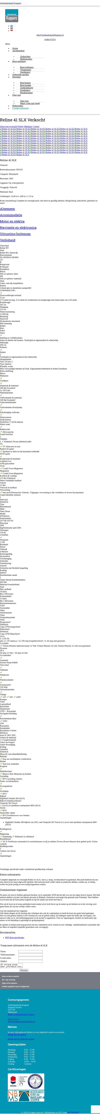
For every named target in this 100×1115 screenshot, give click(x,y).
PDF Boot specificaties (14, 937)
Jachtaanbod (18, 51)
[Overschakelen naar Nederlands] (11, 26)
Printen (20, 126)
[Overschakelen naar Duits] (11, 31)
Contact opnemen (20, 108)
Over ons (16, 95)
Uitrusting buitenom (15, 234)
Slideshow (28, 126)
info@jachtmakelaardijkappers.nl (50, 35)
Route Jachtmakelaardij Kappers (21, 1014)
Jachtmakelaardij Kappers (10, 3)
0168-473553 (50, 39)
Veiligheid (7, 240)
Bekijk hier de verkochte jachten (21, 1039)
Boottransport (26, 93)
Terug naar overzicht (8, 126)
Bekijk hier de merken (17, 1034)
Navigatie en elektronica (18, 227)
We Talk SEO (73, 1112)
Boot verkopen (19, 61)
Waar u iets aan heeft (30, 103)
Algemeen (7, 209)
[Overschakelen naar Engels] (11, 28)
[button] (50, 44)
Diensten (16, 77)
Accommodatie (11, 215)
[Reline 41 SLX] (7, 129)
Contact (36, 126)
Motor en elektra (12, 221)
